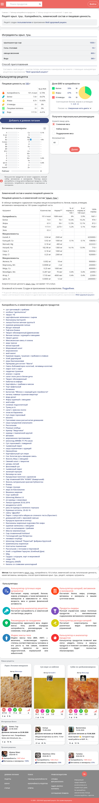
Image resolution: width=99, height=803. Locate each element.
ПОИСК (30, 774)
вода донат (11, 397)
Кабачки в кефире (14, 381)
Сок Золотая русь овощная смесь (21, 456)
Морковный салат (14, 348)
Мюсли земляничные (15, 531)
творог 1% (10, 314)
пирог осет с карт (14, 368)
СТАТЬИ (7, 788)
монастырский (12, 345)
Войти (93, 4)
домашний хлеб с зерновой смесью (22, 518)
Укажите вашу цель (60, 121)
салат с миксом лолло (16, 410)
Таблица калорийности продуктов (22, 12)
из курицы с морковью (16, 500)
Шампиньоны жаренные (17, 543)
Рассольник (11, 425)
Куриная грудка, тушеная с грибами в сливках (27, 356)
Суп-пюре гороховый (15, 415)
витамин (10, 435)
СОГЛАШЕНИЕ (56, 793)
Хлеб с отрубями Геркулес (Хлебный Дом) (25, 551)
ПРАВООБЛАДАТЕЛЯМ (59, 774)
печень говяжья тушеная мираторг (22, 394)
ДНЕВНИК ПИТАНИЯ (12, 774)
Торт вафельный (13, 386)
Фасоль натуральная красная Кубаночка (24, 482)
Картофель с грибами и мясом (20, 384)
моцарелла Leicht (14, 505)
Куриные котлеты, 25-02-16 (18, 510)
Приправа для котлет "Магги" (19, 363)
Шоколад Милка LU (15, 497)
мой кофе (10, 402)
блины (9, 484)
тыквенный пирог (14, 446)
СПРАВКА (54, 779)
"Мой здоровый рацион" (37, 72)
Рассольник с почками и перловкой (22, 549)
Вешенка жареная (14, 492)
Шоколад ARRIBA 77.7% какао (19, 441)
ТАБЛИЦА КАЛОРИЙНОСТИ (37, 779)
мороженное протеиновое (18, 438)
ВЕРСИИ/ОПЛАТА (57, 782)
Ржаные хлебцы (13, 428)
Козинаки (10, 389)
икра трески (11, 343)
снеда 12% (10, 559)
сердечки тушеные (14, 371)
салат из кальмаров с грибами (20, 528)
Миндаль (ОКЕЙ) (13, 561)
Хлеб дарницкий (13, 358)
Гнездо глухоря (13, 487)
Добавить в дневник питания (24, 120)
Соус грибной (12, 495)
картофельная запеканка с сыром (21, 317)
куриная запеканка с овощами (20, 525)
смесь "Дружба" (13, 513)
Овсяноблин (11, 451)
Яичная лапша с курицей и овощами (23, 335)
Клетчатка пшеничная (16, 546)
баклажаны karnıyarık (16, 320)
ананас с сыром (13, 374)
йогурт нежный (13, 327)
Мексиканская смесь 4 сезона (19, 340)
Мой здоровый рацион (55, 22)
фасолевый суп (13, 466)
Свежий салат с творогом (17, 461)
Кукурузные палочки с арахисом (21, 477)
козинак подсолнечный (17, 404)
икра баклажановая (15, 361)
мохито (9, 417)
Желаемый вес (58, 138)
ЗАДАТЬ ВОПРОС (57, 786)
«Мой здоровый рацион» (84, 295)
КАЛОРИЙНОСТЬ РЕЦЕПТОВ (38, 783)
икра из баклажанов (15, 489)
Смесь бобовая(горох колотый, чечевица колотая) (29, 366)
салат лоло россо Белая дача (19, 376)
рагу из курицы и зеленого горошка (22, 507)
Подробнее (68, 288)
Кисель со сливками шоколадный (21, 564)
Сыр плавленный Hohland (18, 533)
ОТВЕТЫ (31, 788)
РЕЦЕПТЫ (8, 779)
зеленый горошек (14, 471)
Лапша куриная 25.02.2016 (18, 502)
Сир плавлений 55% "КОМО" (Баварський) (25, 479)
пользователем (24, 22)
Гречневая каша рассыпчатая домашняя (24, 420)
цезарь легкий (12, 464)
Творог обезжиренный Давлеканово (22, 332)
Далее (74, 149)
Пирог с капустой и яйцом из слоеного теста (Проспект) (31, 515)
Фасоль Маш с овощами (17, 459)
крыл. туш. (68, 12)
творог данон (12, 338)
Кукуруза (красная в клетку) (18, 520)
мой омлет (11, 353)
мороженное (12, 350)
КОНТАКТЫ (55, 789)
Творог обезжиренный (16, 379)
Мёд (8, 554)
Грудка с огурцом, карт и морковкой (23, 556)
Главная (5, 12)
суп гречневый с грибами (17, 309)
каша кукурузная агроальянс (19, 423)
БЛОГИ (7, 783)
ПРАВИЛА (65, 793)
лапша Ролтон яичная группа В (20, 322)
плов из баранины (14, 412)
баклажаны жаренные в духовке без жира (25, 523)
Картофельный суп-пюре (17, 453)
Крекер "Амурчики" (15, 430)
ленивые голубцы (14, 538)
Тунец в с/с (11, 407)
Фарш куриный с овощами (18, 399)
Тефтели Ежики (13, 330)
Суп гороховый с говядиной (18, 443)
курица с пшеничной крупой (19, 433)
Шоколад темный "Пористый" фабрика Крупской (28, 541)
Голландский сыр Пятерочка (19, 536)
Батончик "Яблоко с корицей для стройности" (27, 392)
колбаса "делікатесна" (16, 312)
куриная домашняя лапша (18, 325)
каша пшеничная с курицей (18, 448)
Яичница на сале (13, 474)
